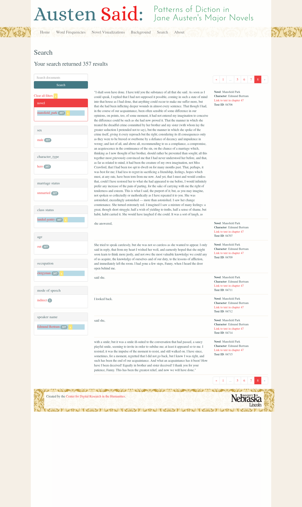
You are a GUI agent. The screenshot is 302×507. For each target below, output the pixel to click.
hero (40, 166)
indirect (42, 300)
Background (141, 32)
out (39, 246)
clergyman (44, 273)
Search (162, 32)
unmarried (43, 193)
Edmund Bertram (48, 326)
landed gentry (46, 219)
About (179, 32)
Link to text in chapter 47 (229, 100)
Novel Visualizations (108, 32)
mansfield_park (47, 112)
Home (45, 32)
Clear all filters (45, 95)
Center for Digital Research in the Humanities (95, 396)
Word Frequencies (70, 32)
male (40, 139)
